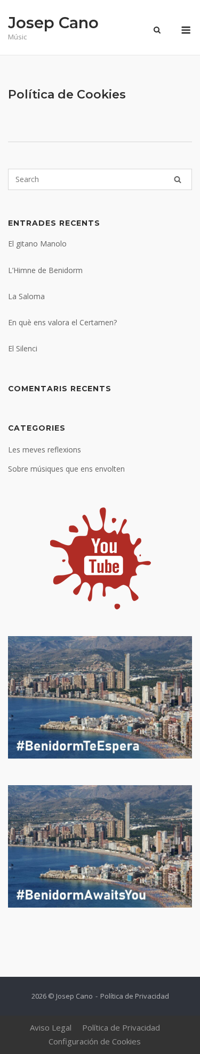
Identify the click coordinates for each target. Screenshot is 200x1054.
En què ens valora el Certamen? (62, 322)
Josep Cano (53, 22)
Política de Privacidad (134, 996)
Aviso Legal (50, 1027)
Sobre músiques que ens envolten (66, 469)
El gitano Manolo (37, 243)
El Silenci (22, 348)
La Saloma (26, 296)
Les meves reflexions (44, 449)
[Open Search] (157, 31)
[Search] (177, 179)
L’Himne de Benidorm (45, 270)
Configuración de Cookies (95, 1041)
